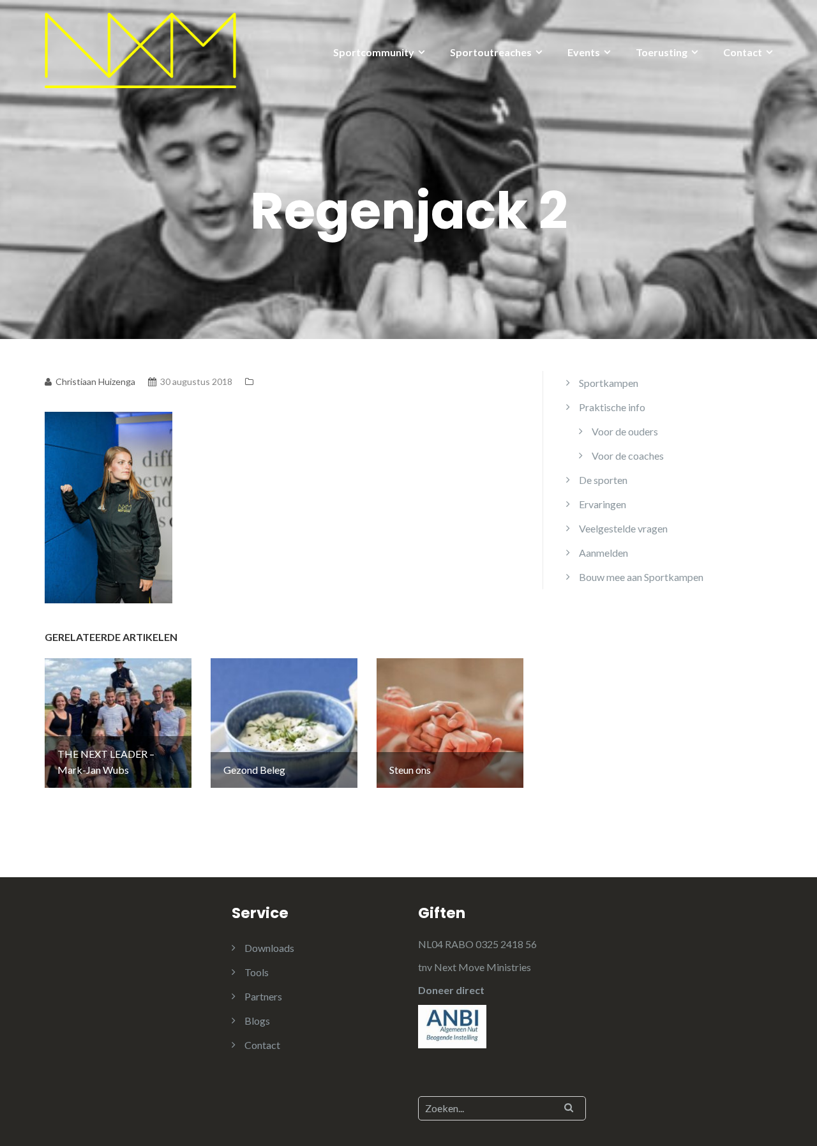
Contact (742, 52)
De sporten (603, 480)
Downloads (269, 948)
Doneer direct (451, 990)
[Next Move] (140, 49)
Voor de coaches (628, 455)
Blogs (257, 1020)
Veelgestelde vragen (623, 528)
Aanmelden (603, 553)
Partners (263, 996)
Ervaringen (602, 504)
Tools (256, 972)
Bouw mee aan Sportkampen (641, 577)
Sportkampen (608, 383)
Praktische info (612, 407)
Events (583, 52)
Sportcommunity (373, 52)
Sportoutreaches (491, 52)
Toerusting (661, 52)
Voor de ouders (625, 431)
